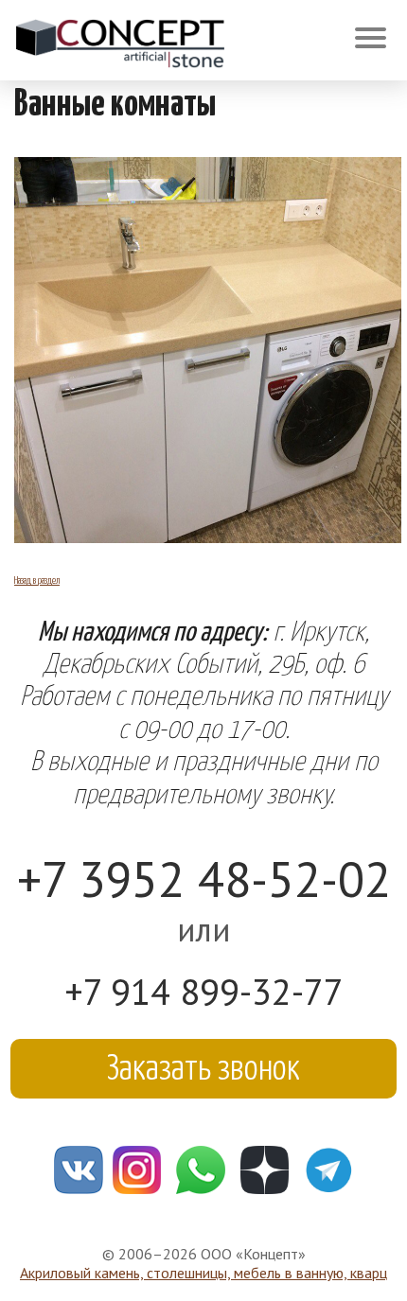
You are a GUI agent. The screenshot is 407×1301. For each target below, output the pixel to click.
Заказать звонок (203, 1065)
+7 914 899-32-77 (204, 991)
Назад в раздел (37, 579)
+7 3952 (204, 878)
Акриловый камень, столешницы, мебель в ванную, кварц (203, 1272)
